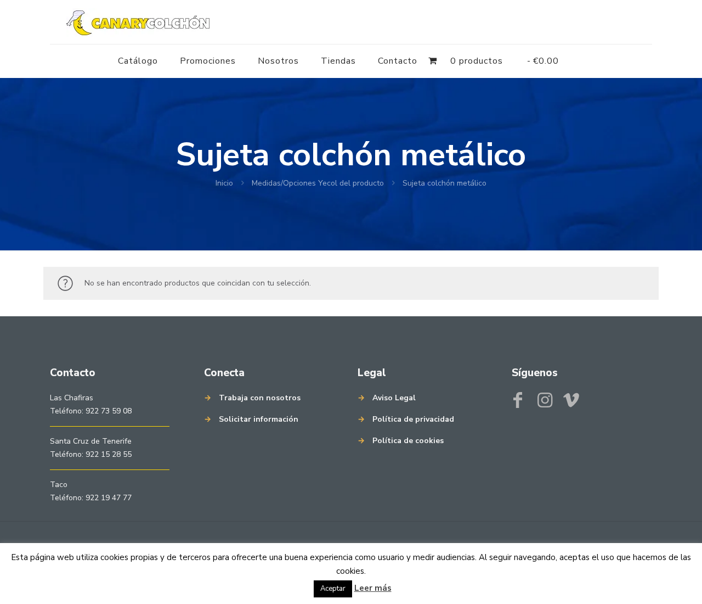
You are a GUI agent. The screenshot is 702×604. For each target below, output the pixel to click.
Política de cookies (408, 440)
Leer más (373, 588)
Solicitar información (258, 419)
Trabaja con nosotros (260, 398)
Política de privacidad (413, 419)
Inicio (224, 183)
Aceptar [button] (333, 589)
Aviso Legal (394, 398)
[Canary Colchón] (138, 22)
